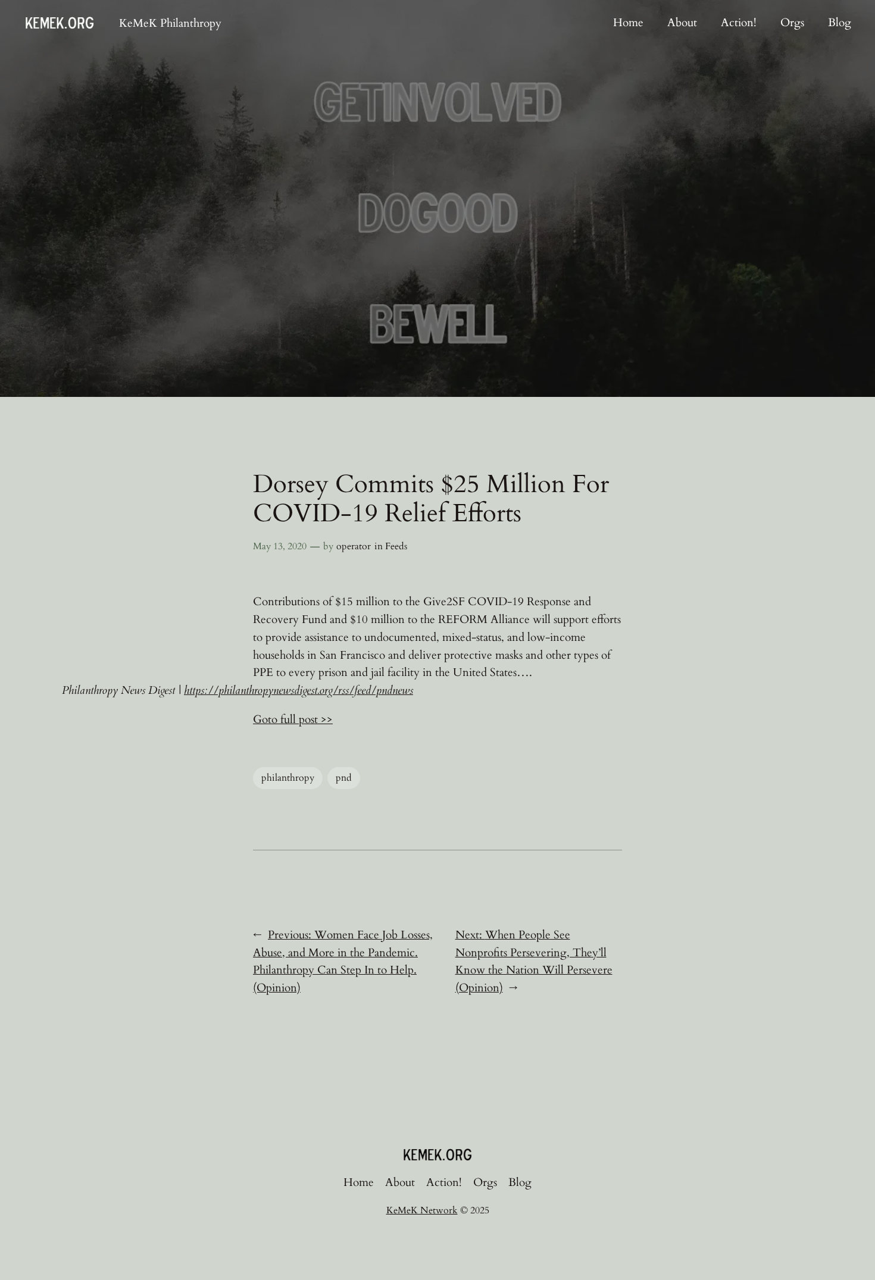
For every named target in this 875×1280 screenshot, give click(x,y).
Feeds (396, 546)
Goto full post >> (293, 719)
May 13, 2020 (280, 546)
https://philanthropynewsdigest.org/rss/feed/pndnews (298, 690)
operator (353, 546)
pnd (344, 777)
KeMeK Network (422, 1210)
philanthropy (287, 777)
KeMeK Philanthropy (170, 23)
